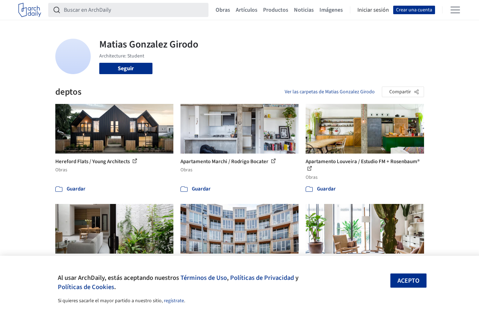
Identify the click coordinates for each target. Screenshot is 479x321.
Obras (223, 10)
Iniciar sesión (373, 10)
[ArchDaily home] (29, 10)
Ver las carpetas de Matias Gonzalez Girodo (330, 91)
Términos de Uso (203, 277)
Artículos (246, 10)
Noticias (304, 10)
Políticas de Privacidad (262, 277)
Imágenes (331, 10)
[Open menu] (455, 10)
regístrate (174, 300)
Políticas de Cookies (86, 287)
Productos (275, 10)
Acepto (408, 280)
